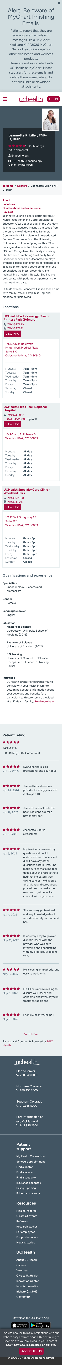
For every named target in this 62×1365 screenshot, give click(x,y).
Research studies (26, 1226)
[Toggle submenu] (5, 99)
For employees (25, 1232)
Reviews (8, 211)
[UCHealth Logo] (27, 1061)
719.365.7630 (15, 324)
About (6, 200)
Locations (9, 204)
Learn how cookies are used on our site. (31, 1344)
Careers (21, 1265)
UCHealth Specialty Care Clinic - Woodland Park (27, 491)
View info (12, 333)
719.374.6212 (15, 502)
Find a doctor (24, 1167)
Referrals (22, 1221)
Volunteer (22, 1270)
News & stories (25, 1242)
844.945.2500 (16, 419)
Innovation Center (27, 1281)
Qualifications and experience (22, 208)
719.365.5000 (28, 1105)
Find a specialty (26, 1177)
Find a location (25, 1172)
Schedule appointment (30, 1161)
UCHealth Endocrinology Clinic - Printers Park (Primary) (26, 317)
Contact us (23, 1296)
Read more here (44, 701)
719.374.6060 (15, 415)
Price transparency (28, 1193)
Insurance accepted (28, 1182)
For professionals (27, 1237)
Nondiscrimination (27, 1286)
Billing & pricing (26, 1188)
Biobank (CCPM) (26, 1291)
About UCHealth (26, 1259)
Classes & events (26, 1216)
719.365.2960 (15, 498)
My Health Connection (30, 1156)
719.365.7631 (15, 328)
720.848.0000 (29, 1075)
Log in (53, 99)
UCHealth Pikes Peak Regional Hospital (25, 408)
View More (31, 1034)
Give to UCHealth (27, 1275)
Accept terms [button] (31, 1351)
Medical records (26, 1210)
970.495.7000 (29, 1090)
